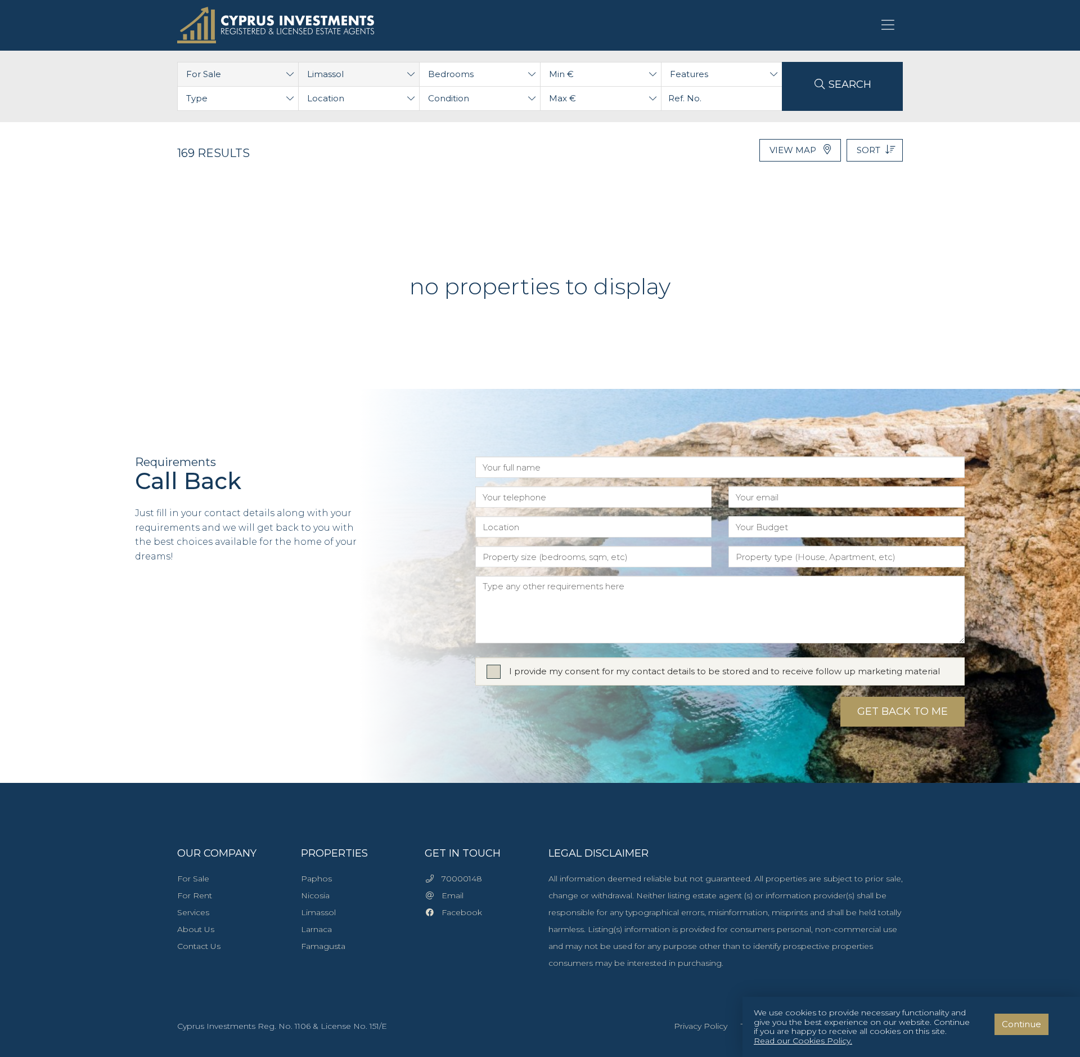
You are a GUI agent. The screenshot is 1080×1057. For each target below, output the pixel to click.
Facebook (458, 912)
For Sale (193, 879)
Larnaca (316, 929)
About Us (195, 929)
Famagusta (323, 946)
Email (449, 895)
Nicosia (315, 895)
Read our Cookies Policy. (803, 1041)
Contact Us (198, 946)
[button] (238, 74)
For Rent (194, 895)
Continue (1021, 1024)
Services (193, 912)
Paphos (316, 879)
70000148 (458, 879)
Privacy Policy (700, 1026)
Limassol (318, 912)
